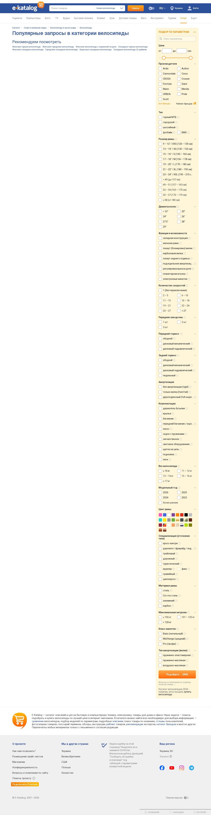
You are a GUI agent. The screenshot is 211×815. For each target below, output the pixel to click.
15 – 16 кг (187, 476)
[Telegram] (191, 767)
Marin (166, 89)
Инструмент (157, 18)
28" (183, 221)
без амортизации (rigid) (175, 387)
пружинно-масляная (174, 660)
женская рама (171, 243)
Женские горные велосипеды (26, 47)
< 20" (165, 211)
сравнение (38, 721)
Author (185, 68)
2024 (165, 497)
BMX (184, 132)
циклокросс (169, 579)
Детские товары (128, 18)
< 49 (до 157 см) (171, 179)
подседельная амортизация (178, 263)
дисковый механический (176, 343)
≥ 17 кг (166, 481)
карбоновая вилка (173, 253)
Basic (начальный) (173, 633)
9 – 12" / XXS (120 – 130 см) (178, 144)
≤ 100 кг (167, 617)
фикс (184, 569)
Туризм (172, 18)
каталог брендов (166, 724)
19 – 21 (167, 305)
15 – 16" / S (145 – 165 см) (177, 154)
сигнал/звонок (171, 439)
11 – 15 (167, 300)
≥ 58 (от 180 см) (171, 200)
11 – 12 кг (187, 471)
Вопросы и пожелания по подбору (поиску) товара (175, 683)
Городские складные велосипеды (61, 49)
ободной (167, 338)
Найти (135, 8)
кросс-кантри (170, 543)
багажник (168, 418)
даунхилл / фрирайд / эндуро (179, 548)
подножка (168, 454)
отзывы (160, 721)
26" (183, 216)
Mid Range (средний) (174, 638)
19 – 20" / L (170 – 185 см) (177, 164)
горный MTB (169, 117)
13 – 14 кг (168, 476)
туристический (171, 563)
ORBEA (167, 94)
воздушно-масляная (174, 665)
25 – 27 (167, 310)
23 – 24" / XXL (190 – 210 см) (178, 174)
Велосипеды (86, 28)
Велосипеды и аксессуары (63, 28)
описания (117, 721)
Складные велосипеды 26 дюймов (130, 49)
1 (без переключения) (175, 290)
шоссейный (169, 127)
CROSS (167, 78)
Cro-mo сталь (170, 595)
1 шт (165, 322)
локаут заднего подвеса (176, 258)
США (64, 761)
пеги (165, 459)
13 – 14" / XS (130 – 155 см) (177, 149)
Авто (143, 18)
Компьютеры (33, 18)
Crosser (186, 78)
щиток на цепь (171, 449)
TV (57, 18)
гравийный (169, 574)
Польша (66, 767)
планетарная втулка (174, 273)
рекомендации (134, 724)
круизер (167, 569)
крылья (167, 413)
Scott (166, 99)
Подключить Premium (25, 784)
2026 (165, 492)
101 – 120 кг (188, 617)
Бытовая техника (83, 18)
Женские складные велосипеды (28, 49)
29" (164, 226)
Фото (47, 18)
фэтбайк (167, 132)
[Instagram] (181, 767)
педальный (169, 375)
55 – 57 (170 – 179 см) (175, 195)
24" (164, 216)
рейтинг (110, 724)
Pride (184, 94)
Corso (185, 73)
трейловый (169, 553)
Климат (101, 18)
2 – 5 (165, 295)
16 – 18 (185, 300)
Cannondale (169, 73)
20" (183, 211)
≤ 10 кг (166, 471)
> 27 (184, 310)
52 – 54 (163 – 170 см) (175, 189)
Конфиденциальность (25, 767)
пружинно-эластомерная (177, 655)
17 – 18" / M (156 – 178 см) (177, 159)
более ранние (170, 502)
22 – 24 (185, 305)
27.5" (165, 221)
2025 (184, 492)
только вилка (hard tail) (175, 392)
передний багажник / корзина (179, 423)
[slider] (164, 58)
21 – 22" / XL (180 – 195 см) (177, 169)
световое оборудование (176, 444)
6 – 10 (185, 295)
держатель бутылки (174, 408)
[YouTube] (171, 768)
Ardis (165, 68)
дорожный (169, 558)
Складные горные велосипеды (133, 47)
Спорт (183, 18)
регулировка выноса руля (177, 268)
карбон (167, 605)
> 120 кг (167, 622)
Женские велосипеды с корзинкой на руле (96, 47)
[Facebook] (162, 767)
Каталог (16, 28)
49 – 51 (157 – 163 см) (175, 184)
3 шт (165, 327)
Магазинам (18, 761)
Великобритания (70, 756)
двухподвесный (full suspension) (180, 397)
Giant (184, 84)
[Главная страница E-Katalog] (28, 8)
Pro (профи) (169, 644)
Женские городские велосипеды (58, 47)
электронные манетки (175, 279)
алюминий (168, 600)
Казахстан (67, 772)
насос (166, 429)
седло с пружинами (173, 434)
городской (168, 122)
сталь (166, 590)
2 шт (184, 322)
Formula (167, 84)
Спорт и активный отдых (35, 28)
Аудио (66, 18)
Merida (185, 89)
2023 (184, 497)
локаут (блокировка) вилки (177, 248)
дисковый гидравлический (177, 348)
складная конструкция (175, 238)
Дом (112, 18)
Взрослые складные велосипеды (96, 49)
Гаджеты (17, 18)
